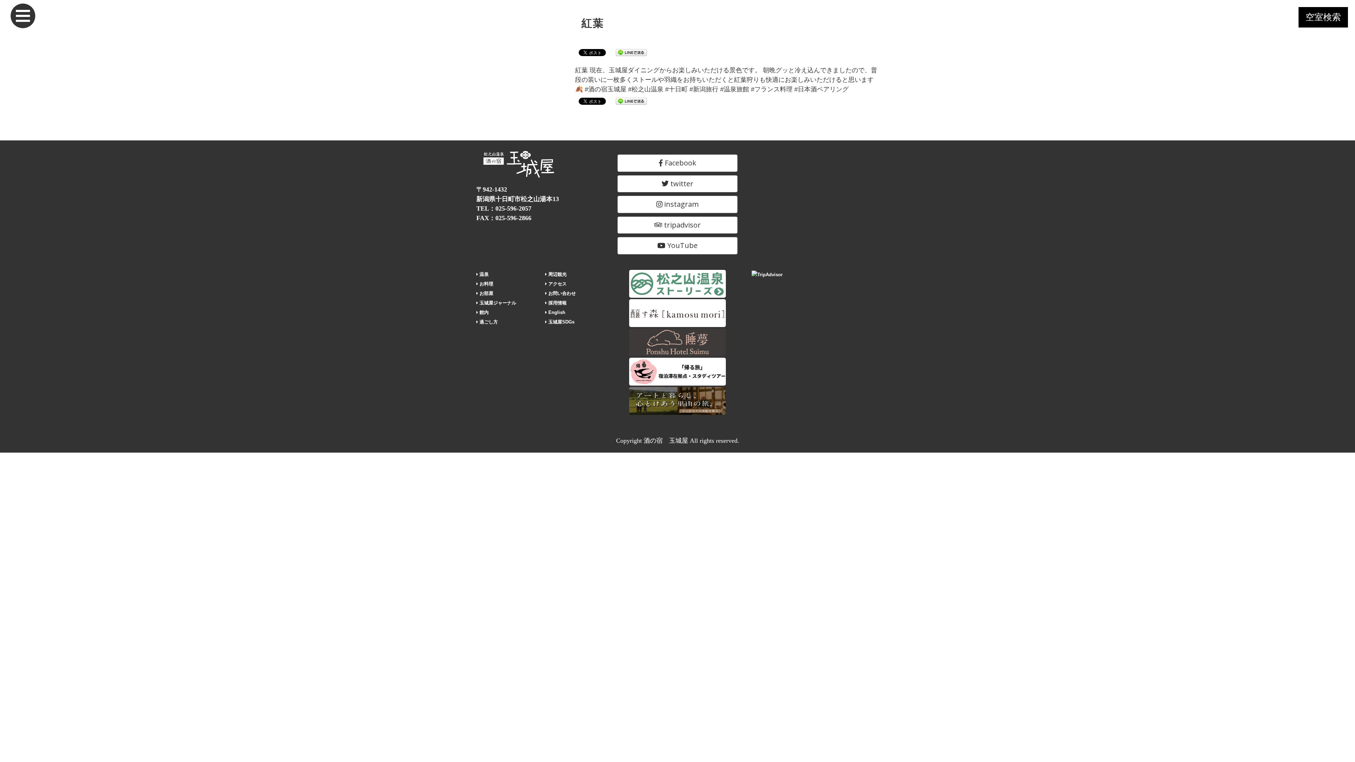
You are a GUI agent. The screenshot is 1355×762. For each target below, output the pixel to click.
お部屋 (485, 293)
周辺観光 (557, 274)
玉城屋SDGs (560, 322)
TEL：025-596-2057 (503, 208)
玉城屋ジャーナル (497, 303)
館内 (483, 312)
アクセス (557, 283)
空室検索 (1323, 17)
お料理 (485, 283)
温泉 (483, 274)
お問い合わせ (561, 293)
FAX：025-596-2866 (503, 218)
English (556, 312)
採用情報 (557, 303)
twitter (681, 183)
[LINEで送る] (631, 52)
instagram (680, 204)
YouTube (682, 245)
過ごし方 (488, 322)
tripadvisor (681, 225)
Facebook (679, 163)
